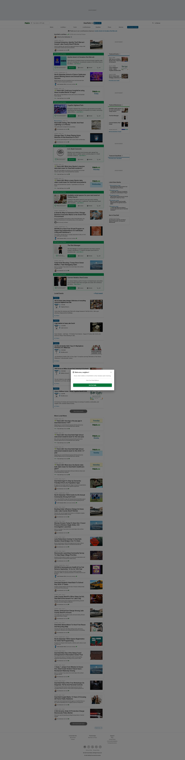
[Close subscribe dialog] (111, 372)
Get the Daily (92, 385)
